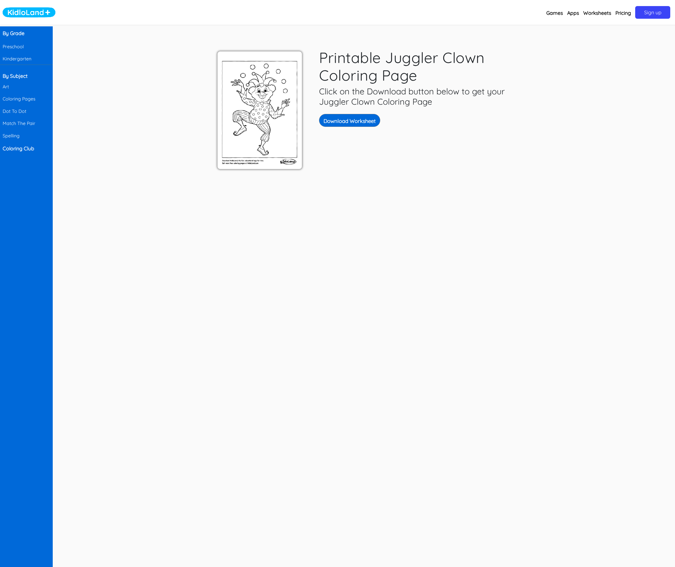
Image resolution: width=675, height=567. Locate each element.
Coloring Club (18, 148)
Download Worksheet (350, 121)
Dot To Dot (14, 111)
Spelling (11, 135)
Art (6, 86)
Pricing (623, 13)
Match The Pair (19, 123)
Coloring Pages (19, 99)
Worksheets (597, 13)
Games (554, 13)
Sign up (653, 12)
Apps (573, 13)
